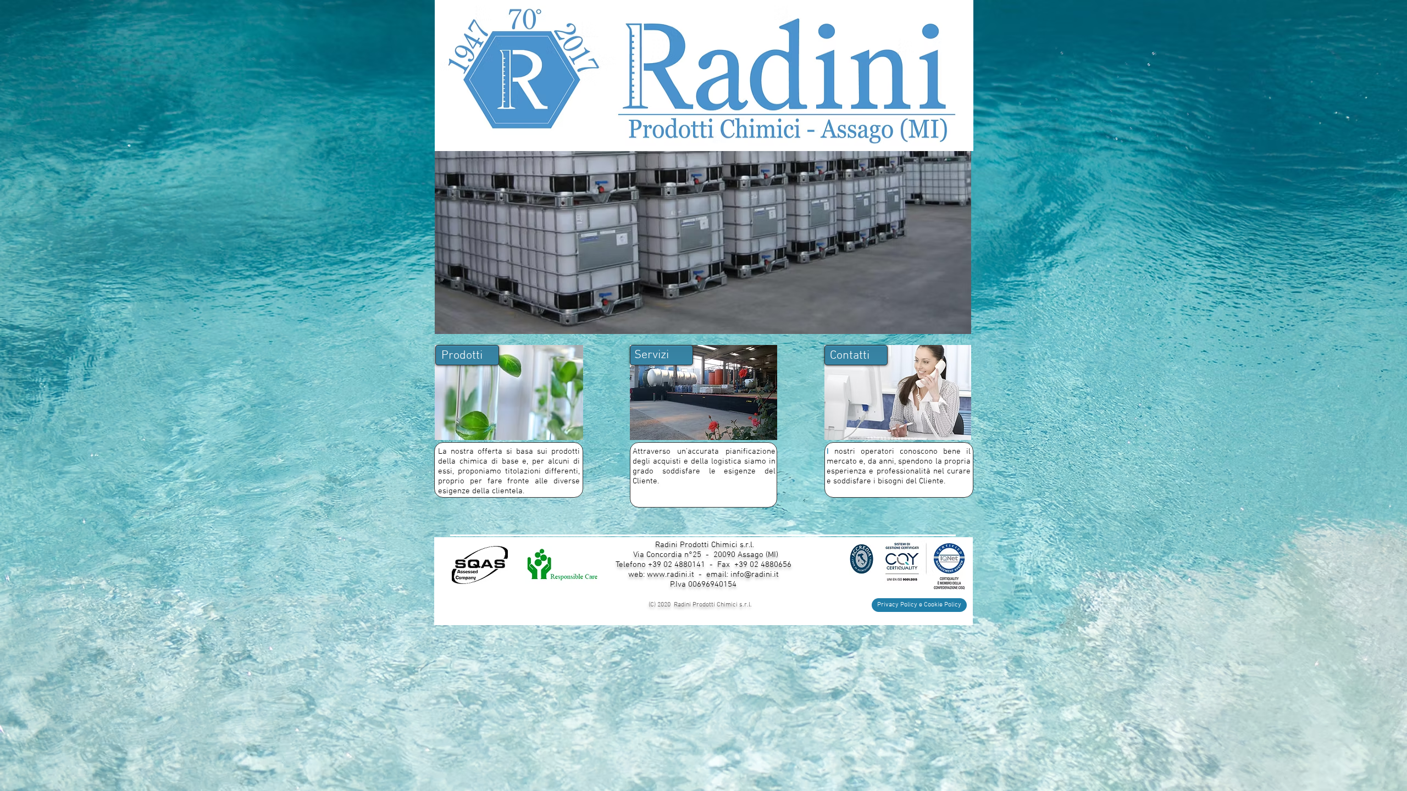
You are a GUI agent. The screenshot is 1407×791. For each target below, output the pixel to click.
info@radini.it (754, 575)
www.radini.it (670, 575)
